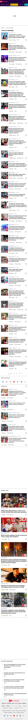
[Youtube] (14, 381)
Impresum (9, 710)
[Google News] (21, 381)
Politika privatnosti (20, 712)
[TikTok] (18, 381)
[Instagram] (6, 381)
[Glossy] (19, 706)
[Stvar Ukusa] (22, 708)
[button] (18, 40)
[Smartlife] (5, 708)
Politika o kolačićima (8, 712)
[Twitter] (10, 381)
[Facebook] (3, 381)
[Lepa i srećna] (24, 706)
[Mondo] (4, 1)
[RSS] (25, 381)
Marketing (4, 710)
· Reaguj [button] (14, 39)
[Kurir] (3, 706)
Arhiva (14, 712)
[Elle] (12, 706)
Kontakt (13, 710)
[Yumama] (16, 708)
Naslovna (3, 27)
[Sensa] (10, 708)
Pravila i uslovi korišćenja (21, 710)
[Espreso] (7, 706)
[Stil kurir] (16, 706)
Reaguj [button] (12, 76)
